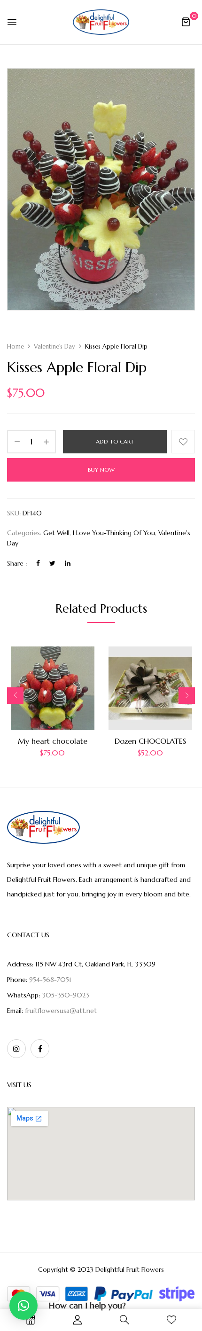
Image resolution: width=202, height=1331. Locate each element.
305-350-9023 (65, 995)
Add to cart (115, 441)
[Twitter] (52, 563)
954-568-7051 (50, 979)
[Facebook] (38, 563)
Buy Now (101, 469)
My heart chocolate (52, 741)
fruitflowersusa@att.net (61, 1010)
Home (15, 346)
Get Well (56, 533)
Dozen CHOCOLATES (150, 741)
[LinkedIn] (67, 563)
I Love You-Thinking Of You (114, 533)
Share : (17, 563)
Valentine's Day (54, 346)
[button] (185, 21)
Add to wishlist (183, 441)
